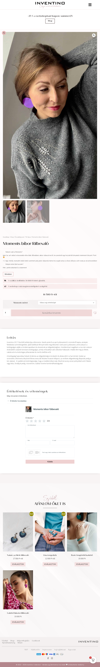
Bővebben (8, 274)
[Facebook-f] (48, 658)
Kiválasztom (18, 564)
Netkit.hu (81, 665)
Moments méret (20, 303)
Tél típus (28, 237)
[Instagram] (52, 658)
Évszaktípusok (19, 237)
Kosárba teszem (51, 313)
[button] (94, 35)
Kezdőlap (6, 237)
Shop (12, 237)
